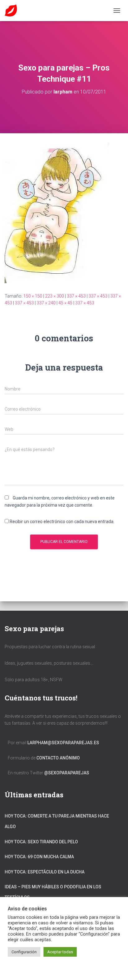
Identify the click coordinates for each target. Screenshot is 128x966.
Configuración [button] (24, 952)
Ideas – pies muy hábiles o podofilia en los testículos (53, 892)
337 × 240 (46, 302)
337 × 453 (76, 296)
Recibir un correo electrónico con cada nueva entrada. (62, 521)
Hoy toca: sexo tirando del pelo (41, 841)
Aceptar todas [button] (60, 952)
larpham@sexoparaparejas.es (63, 742)
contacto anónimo (58, 757)
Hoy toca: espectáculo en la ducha (45, 871)
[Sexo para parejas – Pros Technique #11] (57, 212)
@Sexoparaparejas (66, 772)
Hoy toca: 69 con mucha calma (39, 856)
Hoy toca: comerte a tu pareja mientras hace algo (57, 821)
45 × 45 (65, 302)
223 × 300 (54, 296)
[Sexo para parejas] (13, 10)
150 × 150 (32, 296)
